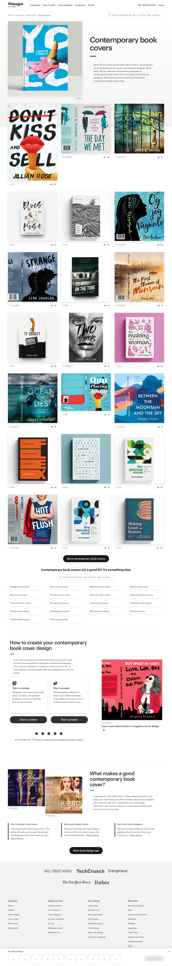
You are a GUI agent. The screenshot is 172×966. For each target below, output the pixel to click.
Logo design (93, 905)
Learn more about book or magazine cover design (130, 726)
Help (130, 946)
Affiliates (131, 923)
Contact (11, 910)
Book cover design (95, 932)
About (10, 905)
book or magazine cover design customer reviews (59, 739)
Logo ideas (132, 928)
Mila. (80, 98)
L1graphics (69, 157)
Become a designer (136, 905)
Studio (91, 5)
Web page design (95, 914)
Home (10, 15)
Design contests (54, 905)
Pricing (51, 923)
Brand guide (93, 919)
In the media (13, 919)
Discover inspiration (56, 919)
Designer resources (136, 937)
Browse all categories (97, 937)
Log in (161, 5)
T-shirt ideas (133, 932)
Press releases (14, 914)
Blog (130, 910)
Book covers (31, 15)
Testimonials (13, 923)
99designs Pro (54, 932)
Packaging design (95, 923)
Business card (93, 910)
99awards (132, 919)
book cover (113, 81)
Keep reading (17, 838)
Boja (66, 244)
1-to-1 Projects (54, 910)
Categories (35, 5)
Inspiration (80, 5)
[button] (169, 951)
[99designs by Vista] (15, 5)
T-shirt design (93, 928)
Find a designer (65, 5)
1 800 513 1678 (148, 5)
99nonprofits (13, 928)
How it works (49, 5)
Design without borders (137, 914)
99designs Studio (55, 928)
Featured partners (135, 941)
